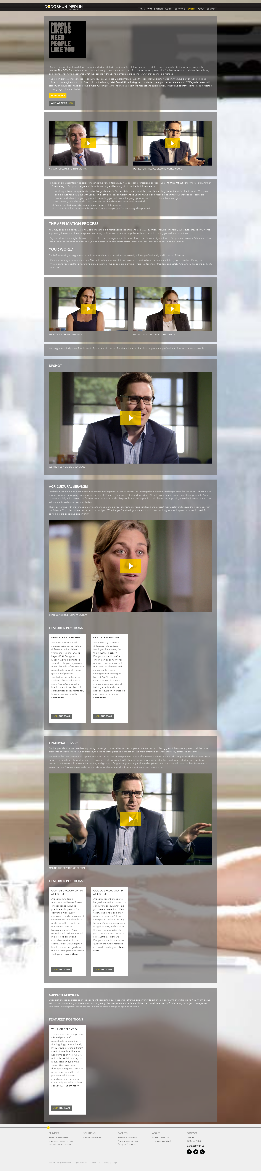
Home (142, 9)
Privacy (106, 1162)
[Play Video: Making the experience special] (130, 819)
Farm (149, 9)
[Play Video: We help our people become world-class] (172, 143)
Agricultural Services (129, 1140)
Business (158, 9)
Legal (115, 1162)
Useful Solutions (92, 1137)
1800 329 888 (194, 1140)
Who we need (62, 103)
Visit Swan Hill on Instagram (126, 82)
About (201, 9)
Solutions (180, 9)
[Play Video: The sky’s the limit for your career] (172, 309)
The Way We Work (175, 182)
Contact (211, 9)
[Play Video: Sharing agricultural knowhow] (130, 566)
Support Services (127, 1144)
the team (61, 716)
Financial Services (127, 1137)
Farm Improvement (59, 1137)
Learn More (57, 697)
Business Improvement (61, 1140)
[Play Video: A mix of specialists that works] (88, 143)
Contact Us (95, 1162)
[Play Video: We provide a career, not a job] (130, 418)
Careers (191, 9)
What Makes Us (160, 1137)
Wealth (168, 9)
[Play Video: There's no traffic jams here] (88, 309)
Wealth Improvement (60, 1144)
